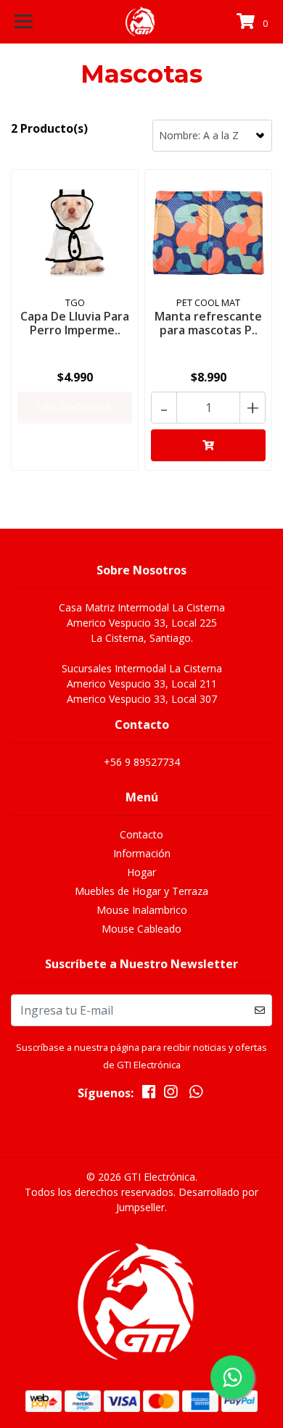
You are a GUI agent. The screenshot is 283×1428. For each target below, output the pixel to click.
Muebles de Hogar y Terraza (141, 891)
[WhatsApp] (195, 1094)
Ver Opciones (74, 407)
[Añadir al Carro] (208, 445)
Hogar (141, 872)
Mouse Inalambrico (142, 910)
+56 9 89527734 (142, 762)
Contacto (141, 834)
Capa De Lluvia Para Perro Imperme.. (74, 323)
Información (142, 853)
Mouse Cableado (141, 929)
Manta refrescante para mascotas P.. (208, 323)
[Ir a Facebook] (148, 1094)
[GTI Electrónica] (141, 22)
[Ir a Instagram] (170, 1094)
